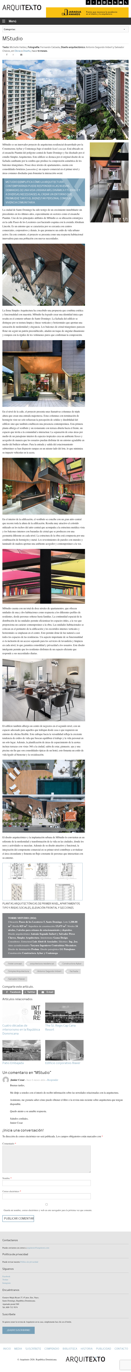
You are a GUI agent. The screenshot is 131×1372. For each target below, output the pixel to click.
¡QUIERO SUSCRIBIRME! (18, 1330)
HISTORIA (86, 1348)
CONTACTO (121, 1348)
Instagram (6, 1282)
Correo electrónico (10, 1191)
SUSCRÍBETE (33, 1348)
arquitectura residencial (42, 963)
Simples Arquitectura (18, 971)
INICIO (7, 1348)
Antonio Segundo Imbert (49, 971)
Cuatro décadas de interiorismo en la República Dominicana (21, 1029)
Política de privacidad (29, 1261)
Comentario (9, 1143)
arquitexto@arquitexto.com (38, 1247)
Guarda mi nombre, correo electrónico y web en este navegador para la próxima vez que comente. (48, 1210)
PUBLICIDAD (103, 1348)
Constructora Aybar (71, 963)
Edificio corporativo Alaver (62, 1063)
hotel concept (15, 963)
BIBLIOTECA (70, 1348)
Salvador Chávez (16, 979)
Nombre (6, 1178)
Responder (52, 1079)
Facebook (6, 1276)
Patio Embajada (13, 1063)
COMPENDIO (51, 1348)
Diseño (27, 51)
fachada (74, 971)
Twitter (5, 1279)
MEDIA (18, 1348)
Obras (17, 51)
